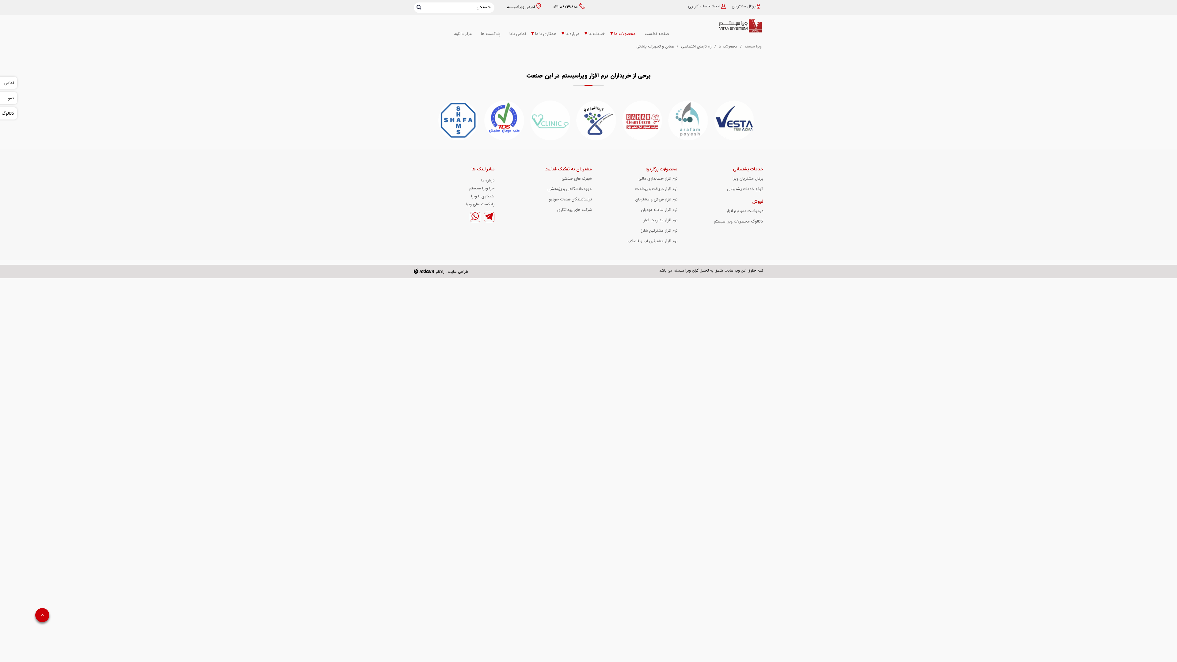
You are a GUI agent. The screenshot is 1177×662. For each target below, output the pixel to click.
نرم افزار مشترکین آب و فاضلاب (652, 241)
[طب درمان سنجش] (504, 120)
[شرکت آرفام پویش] (688, 120)
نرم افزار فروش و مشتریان (656, 199)
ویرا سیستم (753, 46)
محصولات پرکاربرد (661, 169)
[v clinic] (550, 120)
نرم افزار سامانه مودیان (659, 210)
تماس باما (517, 33)
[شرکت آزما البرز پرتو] (596, 120)
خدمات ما (596, 33)
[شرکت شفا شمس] (458, 120)
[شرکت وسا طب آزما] (734, 120)
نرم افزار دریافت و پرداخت (656, 189)
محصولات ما (624, 33)
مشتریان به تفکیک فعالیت (568, 169)
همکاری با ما (545, 33)
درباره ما (572, 33)
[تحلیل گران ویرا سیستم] (723, 26)
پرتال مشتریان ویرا (748, 178)
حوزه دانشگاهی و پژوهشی (569, 189)
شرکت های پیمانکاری (574, 210)
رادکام (440, 272)
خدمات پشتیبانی (748, 169)
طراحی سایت (458, 272)
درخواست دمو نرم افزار (744, 211)
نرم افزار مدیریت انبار (660, 220)
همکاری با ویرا (482, 196)
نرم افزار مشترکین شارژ (659, 230)
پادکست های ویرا (480, 204)
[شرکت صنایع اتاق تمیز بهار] (642, 120)
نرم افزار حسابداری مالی (657, 178)
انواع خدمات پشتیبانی (745, 189)
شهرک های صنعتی (577, 178)
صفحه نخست (657, 33)
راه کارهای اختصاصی (696, 46)
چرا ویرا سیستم (481, 188)
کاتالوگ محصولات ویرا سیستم (738, 221)
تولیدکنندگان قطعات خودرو (570, 199)
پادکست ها (490, 33)
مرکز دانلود (463, 33)
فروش (757, 201)
